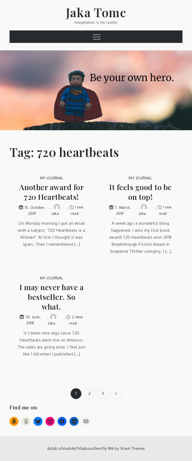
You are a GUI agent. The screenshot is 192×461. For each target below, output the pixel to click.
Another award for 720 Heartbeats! (51, 192)
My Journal (51, 178)
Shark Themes (132, 448)
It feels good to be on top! (140, 192)
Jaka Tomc (96, 12)
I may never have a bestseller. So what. (52, 297)
